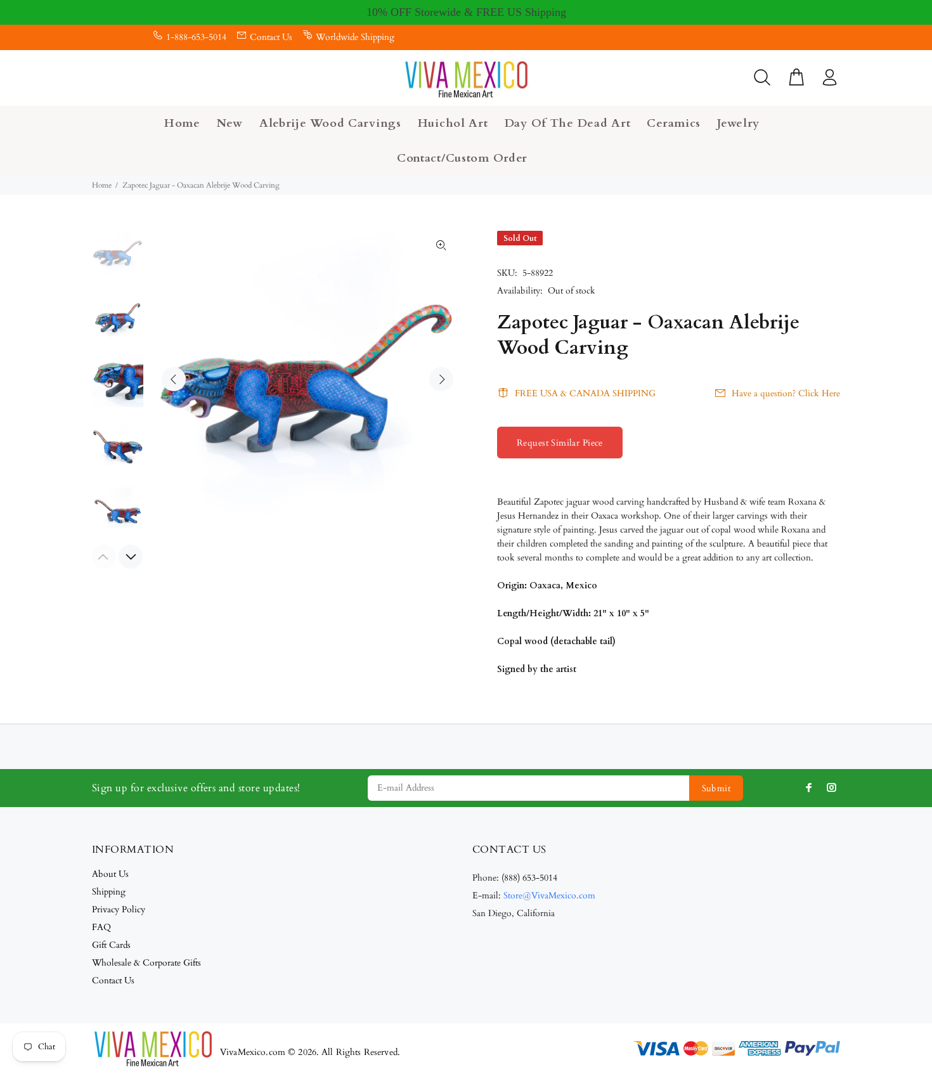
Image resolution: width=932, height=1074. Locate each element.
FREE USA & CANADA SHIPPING (585, 393)
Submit (716, 788)
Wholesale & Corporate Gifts (146, 963)
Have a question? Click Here (786, 393)
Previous (174, 379)
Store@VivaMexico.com (549, 896)
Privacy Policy (118, 909)
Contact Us (271, 37)
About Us (110, 874)
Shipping (109, 892)
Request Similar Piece (560, 443)
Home (102, 185)
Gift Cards (111, 945)
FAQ (101, 927)
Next (441, 379)
